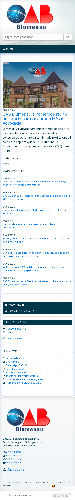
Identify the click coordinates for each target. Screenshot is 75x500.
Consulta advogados (21, 310)
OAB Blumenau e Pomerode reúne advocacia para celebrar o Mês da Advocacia (35, 118)
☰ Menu (8, 48)
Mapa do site (15, 469)
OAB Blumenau (13, 459)
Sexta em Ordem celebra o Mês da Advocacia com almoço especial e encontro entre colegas (34, 183)
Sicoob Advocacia (15, 358)
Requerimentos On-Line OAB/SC (23, 382)
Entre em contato (15, 455)
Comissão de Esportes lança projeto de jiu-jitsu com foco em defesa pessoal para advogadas (36, 254)
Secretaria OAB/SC (16, 369)
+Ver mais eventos (12, 338)
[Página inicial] (30, 16)
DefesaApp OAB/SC (16, 365)
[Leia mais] (37, 85)
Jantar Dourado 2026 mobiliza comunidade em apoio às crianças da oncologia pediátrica (33, 268)
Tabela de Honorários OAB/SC (22, 375)
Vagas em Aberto (18, 304)
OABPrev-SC (12, 361)
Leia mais (10, 158)
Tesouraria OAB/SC (16, 372)
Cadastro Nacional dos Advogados (24, 379)
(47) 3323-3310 (13, 452)
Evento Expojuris (16, 329)
